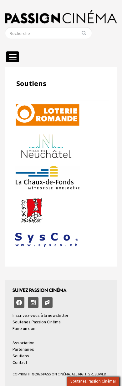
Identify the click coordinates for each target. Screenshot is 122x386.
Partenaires (23, 349)
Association (23, 342)
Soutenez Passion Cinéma (37, 322)
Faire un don (24, 328)
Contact (20, 362)
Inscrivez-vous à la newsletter (41, 315)
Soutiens (31, 83)
